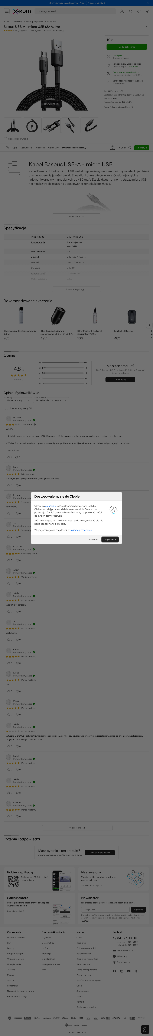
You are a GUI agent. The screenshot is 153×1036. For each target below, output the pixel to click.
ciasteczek (51, 505)
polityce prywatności (81, 529)
